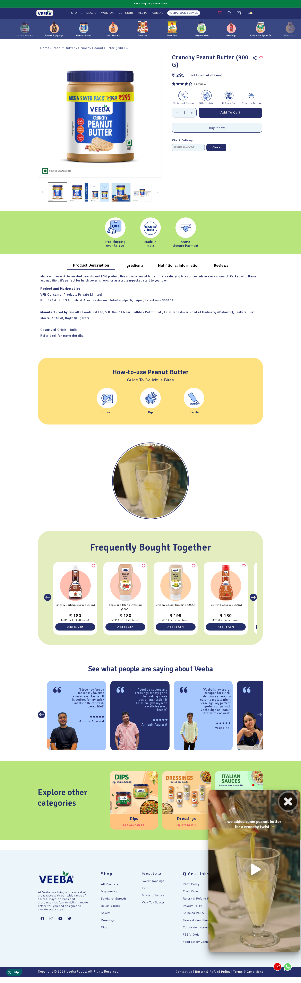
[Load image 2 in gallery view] (78, 192)
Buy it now (217, 128)
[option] (150, 481)
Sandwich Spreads (114, 899)
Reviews (221, 265)
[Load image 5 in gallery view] (142, 192)
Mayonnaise (109, 891)
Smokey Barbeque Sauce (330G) (75, 605)
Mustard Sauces (153, 895)
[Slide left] (42, 192)
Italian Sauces (110, 906)
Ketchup (147, 888)
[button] (76, 13)
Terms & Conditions (196, 920)
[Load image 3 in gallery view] (99, 192)
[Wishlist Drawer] (222, 15)
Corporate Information (198, 927)
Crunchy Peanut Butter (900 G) (103, 48)
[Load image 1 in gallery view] (57, 192)
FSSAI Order (192, 935)
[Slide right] (157, 192)
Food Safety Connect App (201, 942)
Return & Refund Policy (199, 899)
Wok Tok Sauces (153, 902)
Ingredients (133, 265)
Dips (104, 927)
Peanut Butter (64, 48)
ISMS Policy (191, 884)
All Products (109, 884)
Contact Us (183, 972)
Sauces (106, 913)
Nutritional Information (178, 265)
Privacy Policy (192, 906)
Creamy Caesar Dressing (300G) (175, 605)
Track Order (191, 891)
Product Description (91, 265)
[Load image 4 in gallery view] (120, 192)
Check (216, 147)
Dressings (108, 920)
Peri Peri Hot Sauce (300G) (226, 605)
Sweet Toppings (153, 881)
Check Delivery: (183, 140)
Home (44, 48)
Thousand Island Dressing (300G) (125, 607)
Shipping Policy (193, 913)
